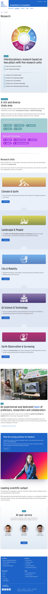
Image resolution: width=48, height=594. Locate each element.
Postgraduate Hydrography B (8, 565)
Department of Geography (20, 5)
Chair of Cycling (14, 440)
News (4, 574)
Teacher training (6, 564)
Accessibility (34, 589)
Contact (4, 573)
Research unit (6, 201)
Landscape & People (29, 562)
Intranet (4, 579)
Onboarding (5, 580)
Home (2, 12)
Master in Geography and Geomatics (9, 562)
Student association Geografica (31, 576)
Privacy (18, 589)
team (37, 407)
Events (4, 576)
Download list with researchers (9, 426)
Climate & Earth (28, 560)
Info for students (29, 574)
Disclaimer (23, 589)
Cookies (28, 589)
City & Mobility (28, 564)
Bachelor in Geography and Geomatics (9, 560)
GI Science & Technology (30, 565)
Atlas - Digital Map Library (30, 573)
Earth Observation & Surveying (31, 567)
